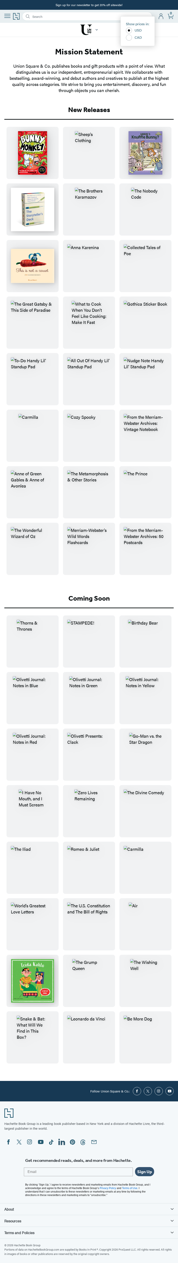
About (9, 1209)
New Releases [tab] (89, 110)
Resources (12, 1220)
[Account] (161, 16)
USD (138, 30)
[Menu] (7, 16)
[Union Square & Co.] (97, 29)
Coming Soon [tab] (89, 598)
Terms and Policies (19, 1232)
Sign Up (144, 1171)
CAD (138, 37)
